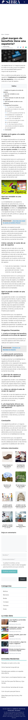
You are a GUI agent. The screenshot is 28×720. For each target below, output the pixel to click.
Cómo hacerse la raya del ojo (10, 667)
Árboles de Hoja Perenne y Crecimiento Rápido (17, 650)
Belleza (5, 591)
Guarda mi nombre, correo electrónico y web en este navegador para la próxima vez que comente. (14, 565)
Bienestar (6, 595)
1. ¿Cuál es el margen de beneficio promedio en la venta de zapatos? (14, 109)
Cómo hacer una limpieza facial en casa (13, 677)
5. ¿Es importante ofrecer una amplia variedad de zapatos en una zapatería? (14, 126)
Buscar (22, 579)
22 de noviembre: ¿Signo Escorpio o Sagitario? (17, 642)
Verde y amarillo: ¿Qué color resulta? (17, 635)
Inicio (2, 34)
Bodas (5, 598)
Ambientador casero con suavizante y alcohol (16, 628)
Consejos (7, 34)
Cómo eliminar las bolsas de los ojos (12, 687)
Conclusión (7, 129)
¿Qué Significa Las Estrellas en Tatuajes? (17, 620)
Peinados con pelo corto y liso (10, 663)
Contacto (15, 708)
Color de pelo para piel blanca (10, 691)
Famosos (5, 605)
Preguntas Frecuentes (10, 105)
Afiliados (17, 710)
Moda (5, 609)
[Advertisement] (14, 19)
